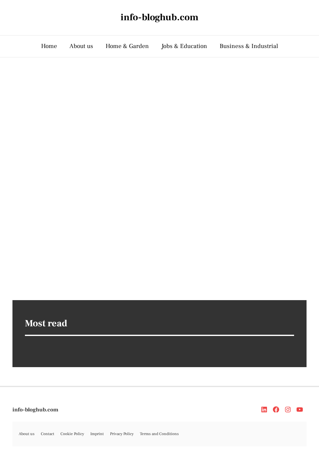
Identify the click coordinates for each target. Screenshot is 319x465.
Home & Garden (127, 46)
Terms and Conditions (159, 433)
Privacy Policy (122, 433)
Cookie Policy (72, 433)
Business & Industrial (249, 46)
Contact (47, 433)
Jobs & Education (184, 46)
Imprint (97, 433)
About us (81, 46)
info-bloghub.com (35, 409)
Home (49, 46)
